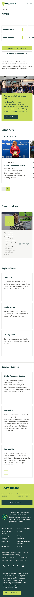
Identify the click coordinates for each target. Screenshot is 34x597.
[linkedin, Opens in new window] (13, 566)
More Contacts (15, 503)
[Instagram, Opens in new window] (8, 566)
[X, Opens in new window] (18, 566)
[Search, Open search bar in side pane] (27, 4)
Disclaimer (20, 539)
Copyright (4, 539)
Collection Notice (7, 528)
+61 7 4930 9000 (22, 496)
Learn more (13, 587)
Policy (19, 536)
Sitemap (19, 546)
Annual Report (6, 546)
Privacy (19, 531)
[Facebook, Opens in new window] (4, 566)
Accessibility (5, 536)
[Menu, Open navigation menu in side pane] (30, 4)
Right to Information (23, 528)
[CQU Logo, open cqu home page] (9, 4)
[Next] (8, 189)
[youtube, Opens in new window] (23, 566)
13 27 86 (4, 496)
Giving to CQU (6, 541)
